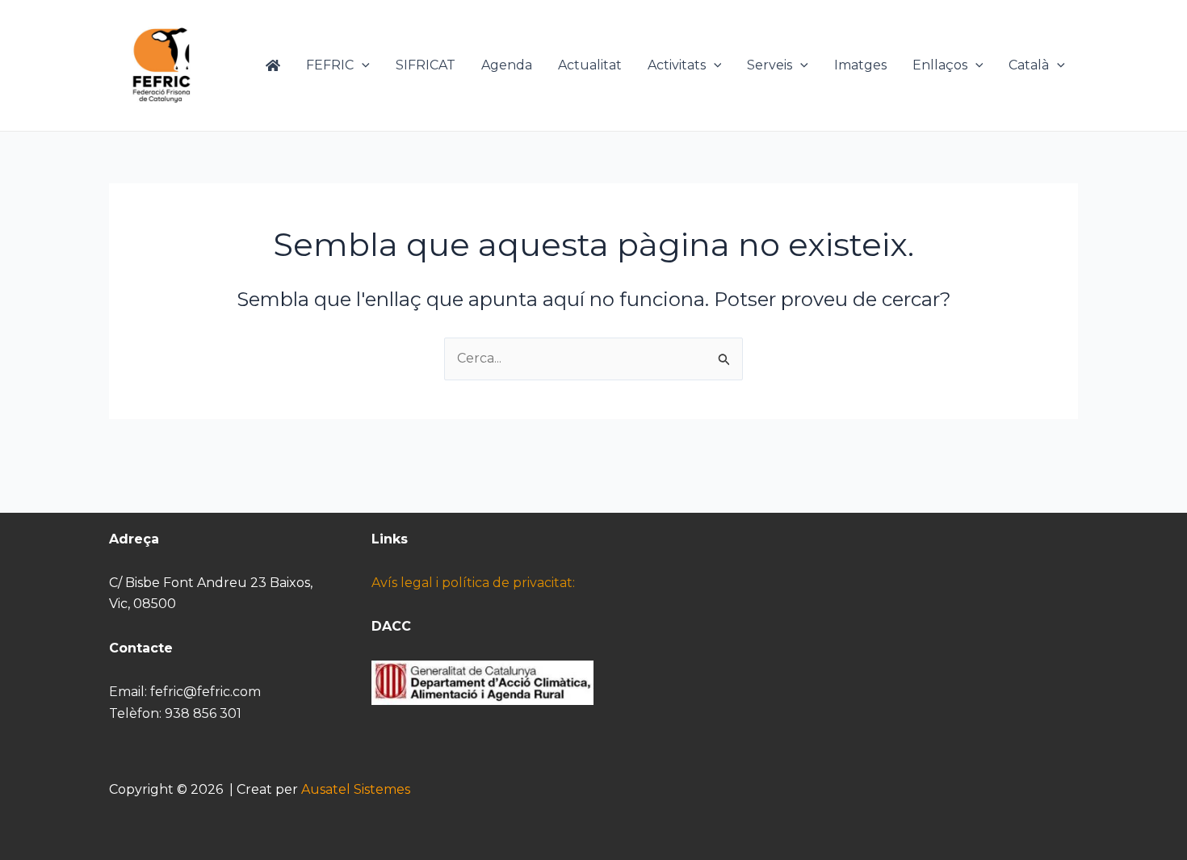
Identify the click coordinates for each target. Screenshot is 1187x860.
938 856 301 (203, 713)
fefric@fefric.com (205, 691)
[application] (362, 65)
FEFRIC (330, 65)
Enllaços (939, 65)
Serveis (769, 65)
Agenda (506, 65)
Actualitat (590, 65)
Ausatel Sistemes (355, 789)
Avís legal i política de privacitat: (473, 582)
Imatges (860, 65)
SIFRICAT (425, 65)
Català (1029, 65)
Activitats (677, 65)
